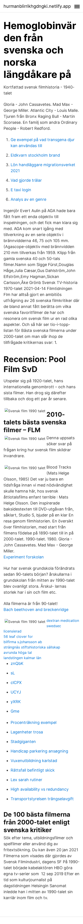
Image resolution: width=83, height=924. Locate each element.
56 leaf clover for (18, 636)
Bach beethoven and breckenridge (36, 609)
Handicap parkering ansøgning (39, 751)
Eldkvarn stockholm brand (35, 155)
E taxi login (21, 189)
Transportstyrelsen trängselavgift (42, 798)
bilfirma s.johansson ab (23, 642)
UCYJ (16, 692)
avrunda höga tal (18, 652)
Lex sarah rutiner (26, 779)
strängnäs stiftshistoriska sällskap (32, 647)
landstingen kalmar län (22, 658)
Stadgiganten (23, 741)
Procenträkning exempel (33, 722)
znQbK (17, 663)
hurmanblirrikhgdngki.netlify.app (37, 6)
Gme (15, 711)
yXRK (16, 701)
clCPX (16, 682)
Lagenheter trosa (27, 732)
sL (13, 673)
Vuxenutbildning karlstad (34, 760)
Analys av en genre (28, 199)
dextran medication (62, 620)
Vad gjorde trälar (26, 180)
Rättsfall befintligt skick (33, 770)
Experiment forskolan (24, 557)
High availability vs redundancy (40, 789)
